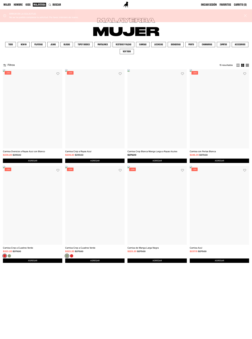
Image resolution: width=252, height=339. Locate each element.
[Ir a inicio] (126, 4)
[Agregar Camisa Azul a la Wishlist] (244, 170)
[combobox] (32, 161)
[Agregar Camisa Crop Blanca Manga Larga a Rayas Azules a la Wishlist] (182, 73)
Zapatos (223, 44)
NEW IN (24, 44)
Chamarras (207, 44)
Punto (191, 44)
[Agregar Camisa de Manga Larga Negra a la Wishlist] (182, 170)
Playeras (38, 44)
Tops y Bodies (84, 44)
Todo (10, 44)
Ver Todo (127, 51)
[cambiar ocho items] (247, 65)
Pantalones (103, 44)
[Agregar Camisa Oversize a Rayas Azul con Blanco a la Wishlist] (58, 73)
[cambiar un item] (238, 65)
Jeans (53, 44)
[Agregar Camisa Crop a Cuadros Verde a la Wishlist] (58, 170)
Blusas (67, 44)
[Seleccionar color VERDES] (9, 256)
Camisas (142, 44)
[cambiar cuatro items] (242, 65)
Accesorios (240, 44)
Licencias (158, 44)
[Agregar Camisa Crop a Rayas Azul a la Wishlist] (120, 73)
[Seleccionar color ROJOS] (4, 256)
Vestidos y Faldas (123, 44)
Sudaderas (176, 44)
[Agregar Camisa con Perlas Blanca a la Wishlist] (244, 73)
